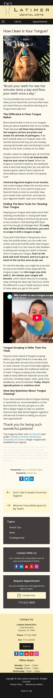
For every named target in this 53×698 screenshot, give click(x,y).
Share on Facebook (21, 479)
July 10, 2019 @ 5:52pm (32, 469)
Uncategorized (16, 537)
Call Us (17, 21)
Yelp (31, 566)
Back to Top (26, 691)
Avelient (39, 684)
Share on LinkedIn (31, 479)
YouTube (26, 566)
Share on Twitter (26, 479)
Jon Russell (34, 434)
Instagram (36, 566)
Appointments (40, 21)
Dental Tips (32, 473)
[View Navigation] (4, 21)
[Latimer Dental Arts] (26, 9)
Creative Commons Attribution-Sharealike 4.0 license (22, 438)
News (12, 532)
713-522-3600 (30, 635)
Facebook (16, 566)
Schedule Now (28, 595)
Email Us (26, 646)
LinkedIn (21, 566)
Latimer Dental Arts (30, 678)
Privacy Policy (16, 684)
